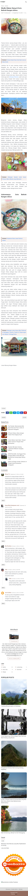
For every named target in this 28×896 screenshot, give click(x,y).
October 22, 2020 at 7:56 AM (18, 578)
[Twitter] (11, 412)
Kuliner (4, 408)
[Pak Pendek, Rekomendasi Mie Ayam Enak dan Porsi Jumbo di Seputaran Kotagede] (4, 428)
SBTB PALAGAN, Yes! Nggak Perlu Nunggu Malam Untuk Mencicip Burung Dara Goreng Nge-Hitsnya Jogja (17, 456)
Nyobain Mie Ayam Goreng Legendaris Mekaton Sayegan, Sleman (16, 448)
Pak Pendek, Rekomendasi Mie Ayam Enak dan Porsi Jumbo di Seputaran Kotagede (16, 427)
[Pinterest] (25, 412)
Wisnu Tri (7, 474)
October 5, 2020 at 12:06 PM (14, 569)
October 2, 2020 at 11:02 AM (17, 546)
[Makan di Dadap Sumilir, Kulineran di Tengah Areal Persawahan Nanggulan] (4, 464)
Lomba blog (19, 667)
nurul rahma (8, 592)
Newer (3, 417)
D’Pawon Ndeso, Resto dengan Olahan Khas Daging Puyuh (16, 433)
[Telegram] (14, 412)
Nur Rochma (8, 546)
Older (24, 417)
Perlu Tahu (5, 669)
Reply (3, 500)
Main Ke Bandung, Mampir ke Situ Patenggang (13, 832)
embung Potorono (13, 77)
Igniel (16, 894)
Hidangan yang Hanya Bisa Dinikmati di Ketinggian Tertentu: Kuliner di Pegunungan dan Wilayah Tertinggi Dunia (14, 332)
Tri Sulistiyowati (14, 641)
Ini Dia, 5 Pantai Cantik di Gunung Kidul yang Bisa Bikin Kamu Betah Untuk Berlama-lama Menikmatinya (13, 801)
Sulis (10, 578)
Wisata (4, 672)
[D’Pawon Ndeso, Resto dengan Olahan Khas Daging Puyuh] (4, 435)
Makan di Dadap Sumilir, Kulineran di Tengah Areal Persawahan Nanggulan (17, 463)
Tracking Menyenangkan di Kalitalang (10, 706)
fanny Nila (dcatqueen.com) (12, 505)
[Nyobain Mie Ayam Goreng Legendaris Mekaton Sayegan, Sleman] (4, 449)
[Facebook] (7, 412)
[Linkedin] (21, 412)
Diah (6, 569)
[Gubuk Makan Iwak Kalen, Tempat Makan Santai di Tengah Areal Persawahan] (4, 442)
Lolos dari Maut (5, 848)
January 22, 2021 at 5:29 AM (17, 592)
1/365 (2, 841)
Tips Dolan (19, 669)
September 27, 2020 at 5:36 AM (17, 474)
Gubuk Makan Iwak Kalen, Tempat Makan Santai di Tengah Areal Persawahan (17, 441)
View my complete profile (14, 658)
